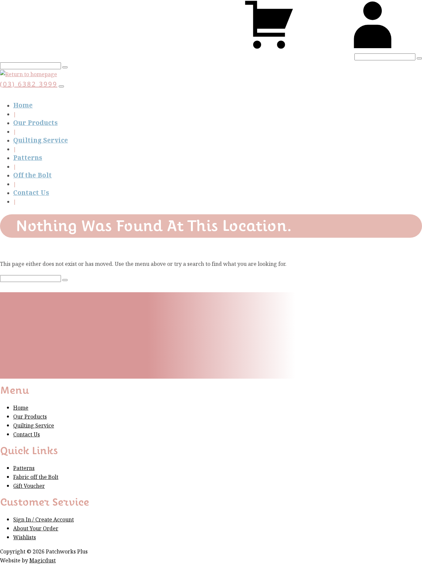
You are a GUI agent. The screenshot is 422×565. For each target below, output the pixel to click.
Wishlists (24, 537)
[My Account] (372, 47)
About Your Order (35, 528)
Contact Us (31, 193)
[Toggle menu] (61, 86)
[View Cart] (269, 47)
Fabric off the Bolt (35, 477)
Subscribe (109, 359)
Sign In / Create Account (43, 519)
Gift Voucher (29, 486)
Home (23, 105)
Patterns (27, 158)
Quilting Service (40, 140)
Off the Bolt (32, 175)
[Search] (419, 58)
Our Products (35, 123)
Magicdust (42, 560)
